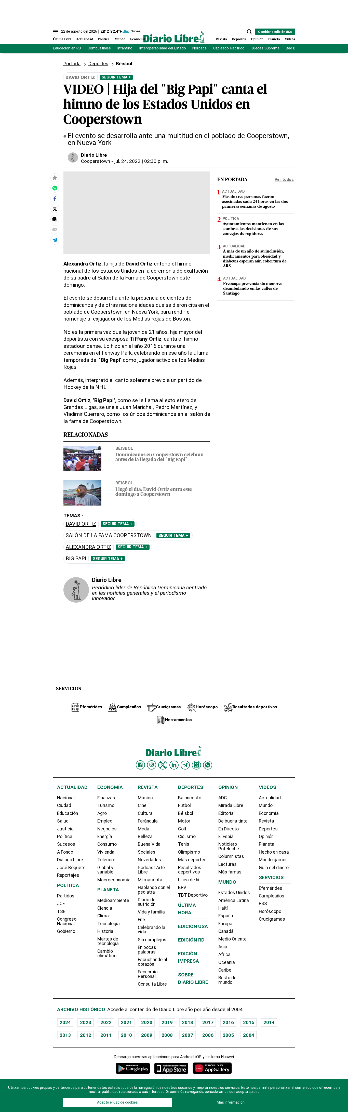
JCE (61, 903)
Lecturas (227, 864)
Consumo (107, 844)
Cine (142, 805)
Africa (224, 954)
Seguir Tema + (116, 77)
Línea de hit (189, 879)
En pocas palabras (147, 950)
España (225, 915)
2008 (167, 1035)
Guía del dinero (274, 867)
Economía (137, 39)
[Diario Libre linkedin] (174, 765)
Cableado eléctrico (229, 48)
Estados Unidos (234, 892)
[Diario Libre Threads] (196, 765)
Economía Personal (148, 974)
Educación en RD (67, 48)
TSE (61, 911)
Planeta (274, 39)
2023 (85, 1022)
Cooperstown (95, 161)
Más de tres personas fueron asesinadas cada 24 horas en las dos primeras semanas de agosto (255, 202)
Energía (104, 836)
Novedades (149, 859)
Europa (225, 923)
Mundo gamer (273, 859)
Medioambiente (113, 900)
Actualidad (84, 39)
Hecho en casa (274, 852)
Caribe (224, 970)
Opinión (257, 39)
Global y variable (105, 870)
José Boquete (71, 867)
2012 (85, 1035)
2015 (248, 1022)
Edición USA (193, 926)
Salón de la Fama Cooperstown (109, 535)
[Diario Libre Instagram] (151, 765)
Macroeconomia (113, 879)
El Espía (226, 836)
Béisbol (124, 64)
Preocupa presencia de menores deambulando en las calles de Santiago (252, 289)
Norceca (199, 48)
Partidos (65, 895)
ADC (222, 797)
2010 (126, 1035)
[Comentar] (54, 219)
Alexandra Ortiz (88, 547)
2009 (146, 1035)
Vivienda (105, 852)
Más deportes (192, 859)
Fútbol (184, 805)
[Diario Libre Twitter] (162, 765)
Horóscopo (270, 911)
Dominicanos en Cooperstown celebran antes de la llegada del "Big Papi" (159, 457)
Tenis (183, 844)
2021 (126, 1022)
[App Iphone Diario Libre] (171, 1068)
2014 (269, 1022)
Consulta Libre (152, 984)
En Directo (228, 828)
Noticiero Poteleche (228, 846)
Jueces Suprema (265, 48)
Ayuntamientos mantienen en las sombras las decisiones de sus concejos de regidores (253, 229)
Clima (103, 915)
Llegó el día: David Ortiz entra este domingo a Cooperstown (153, 492)
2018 (187, 1022)
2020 (146, 1022)
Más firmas (230, 871)
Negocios (107, 828)
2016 (228, 1022)
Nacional (66, 797)
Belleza (145, 836)
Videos (290, 39)
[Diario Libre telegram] (185, 765)
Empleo (104, 821)
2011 (106, 1035)
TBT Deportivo (193, 895)
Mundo (120, 39)
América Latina (233, 900)
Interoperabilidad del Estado (162, 48)
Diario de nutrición (146, 902)
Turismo (105, 805)
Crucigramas (272, 919)
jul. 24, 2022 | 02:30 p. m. (141, 161)
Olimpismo (189, 852)
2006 (207, 1035)
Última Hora (62, 39)
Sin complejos (152, 939)
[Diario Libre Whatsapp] (207, 765)
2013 (65, 1035)
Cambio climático (106, 953)
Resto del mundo (227, 980)
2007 (187, 1035)
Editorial (226, 813)
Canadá (226, 931)
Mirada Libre (230, 805)
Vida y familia (151, 912)
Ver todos (284, 179)
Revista (221, 39)
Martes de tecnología (108, 941)
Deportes (239, 39)
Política (104, 39)
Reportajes (68, 875)
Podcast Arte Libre (151, 870)
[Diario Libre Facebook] (140, 765)
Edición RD (191, 940)
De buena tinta (233, 821)
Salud (63, 821)
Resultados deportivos (189, 870)
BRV (182, 887)
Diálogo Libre (70, 859)
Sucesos (66, 844)
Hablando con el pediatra (154, 890)
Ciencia (104, 908)
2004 (248, 1035)
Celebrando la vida (151, 930)
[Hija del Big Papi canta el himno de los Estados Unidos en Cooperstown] (54, 188)
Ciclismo (187, 836)
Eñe (141, 919)
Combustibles (99, 48)
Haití (223, 908)
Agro (102, 813)
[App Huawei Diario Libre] (212, 1068)
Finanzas (106, 797)
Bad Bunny (294, 48)
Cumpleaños (271, 895)
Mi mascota (150, 879)
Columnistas (231, 856)
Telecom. (106, 859)
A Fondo (65, 852)
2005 (228, 1035)
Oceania (226, 962)
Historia (105, 931)
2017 (207, 1022)
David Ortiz (81, 524)
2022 (106, 1022)
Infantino (124, 48)
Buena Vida (149, 844)
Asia (222, 946)
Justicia (65, 828)
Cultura (145, 813)
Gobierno (66, 931)
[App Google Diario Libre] (133, 1068)
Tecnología (108, 923)
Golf (182, 828)
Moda (143, 828)
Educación (67, 813)
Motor (184, 821)
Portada (72, 64)
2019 (167, 1022)
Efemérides (270, 888)
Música (145, 797)
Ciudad (64, 805)
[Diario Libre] (174, 37)
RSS (263, 903)
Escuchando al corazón (152, 962)
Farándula (148, 821)
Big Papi (76, 558)
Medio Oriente (232, 939)
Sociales (146, 852)
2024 (65, 1022)
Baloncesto (189, 797)
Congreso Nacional (66, 921)
